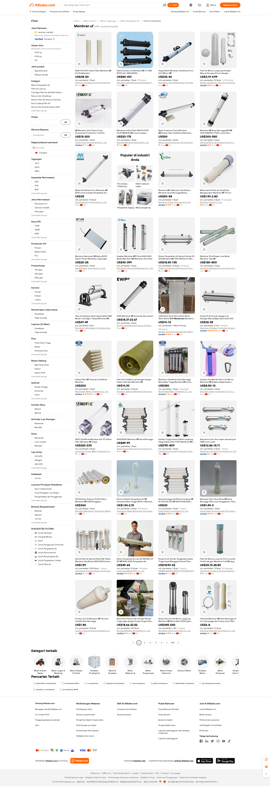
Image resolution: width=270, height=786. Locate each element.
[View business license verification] (160, 781)
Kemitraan (203, 730)
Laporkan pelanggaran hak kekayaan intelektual (174, 731)
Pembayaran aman (84, 709)
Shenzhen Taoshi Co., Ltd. (211, 202)
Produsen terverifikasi (127, 709)
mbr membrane (138, 683)
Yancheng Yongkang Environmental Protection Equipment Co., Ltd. (93, 83)
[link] (266, 759)
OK (65, 122)
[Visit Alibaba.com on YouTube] (223, 741)
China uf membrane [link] (152, 21)
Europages (176, 773)
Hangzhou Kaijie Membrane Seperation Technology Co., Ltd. (135, 83)
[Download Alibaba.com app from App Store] (204, 761)
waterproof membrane (115, 683)
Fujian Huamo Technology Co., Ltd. (173, 511)
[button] (164, 5)
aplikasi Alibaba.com (183, 761)
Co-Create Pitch (42, 714)
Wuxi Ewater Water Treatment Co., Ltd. (91, 391)
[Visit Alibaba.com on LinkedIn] (206, 741)
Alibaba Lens (51, 761)
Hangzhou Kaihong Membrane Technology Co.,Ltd (135, 391)
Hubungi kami (164, 714)
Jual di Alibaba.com (207, 709)
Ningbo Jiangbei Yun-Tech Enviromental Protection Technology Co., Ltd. (218, 83)
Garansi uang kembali (85, 714)
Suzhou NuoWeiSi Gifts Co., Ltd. (130, 571)
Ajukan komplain (165, 720)
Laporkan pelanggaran (168, 738)
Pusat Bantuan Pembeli (168, 709)
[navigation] (51, 332)
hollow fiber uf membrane (46, 683)
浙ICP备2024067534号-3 (207, 782)
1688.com (106, 773)
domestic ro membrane (45, 690)
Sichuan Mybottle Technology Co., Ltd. (133, 631)
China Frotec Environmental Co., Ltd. (91, 142)
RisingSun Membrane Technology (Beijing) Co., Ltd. (93, 511)
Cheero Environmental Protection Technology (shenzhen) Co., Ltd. (176, 268)
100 (172, 643)
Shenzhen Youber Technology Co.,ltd (174, 202)
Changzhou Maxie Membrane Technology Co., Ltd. (135, 511)
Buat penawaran (124, 714)
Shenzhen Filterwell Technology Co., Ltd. (217, 631)
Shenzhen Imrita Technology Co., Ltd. (174, 631)
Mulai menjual (205, 714)
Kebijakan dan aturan (85, 736)
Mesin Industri (90, 21)
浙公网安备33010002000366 (181, 782)
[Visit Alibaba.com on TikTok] (229, 741)
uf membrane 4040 (70, 690)
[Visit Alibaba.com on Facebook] (201, 741)
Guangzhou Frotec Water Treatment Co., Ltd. (93, 451)
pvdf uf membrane (160, 683)
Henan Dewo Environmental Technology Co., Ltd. (218, 511)
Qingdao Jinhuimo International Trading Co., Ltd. (176, 332)
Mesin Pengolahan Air (130, 21)
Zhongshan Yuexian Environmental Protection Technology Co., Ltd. (218, 571)
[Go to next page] (178, 642)
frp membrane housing (211, 683)
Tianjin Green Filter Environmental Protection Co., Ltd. (135, 449)
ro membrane (92, 683)
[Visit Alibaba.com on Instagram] (218, 741)
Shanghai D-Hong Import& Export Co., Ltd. (135, 268)
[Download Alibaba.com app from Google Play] (225, 761)
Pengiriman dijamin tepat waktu (89, 720)
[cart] (200, 5)
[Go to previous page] (133, 642)
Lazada (135, 773)
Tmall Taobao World (121, 773)
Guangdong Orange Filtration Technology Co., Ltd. (93, 571)
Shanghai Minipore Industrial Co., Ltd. (133, 142)
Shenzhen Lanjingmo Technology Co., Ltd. (218, 451)
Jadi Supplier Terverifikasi (210, 725)
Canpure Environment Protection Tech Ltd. (176, 451)
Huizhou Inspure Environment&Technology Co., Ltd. (93, 631)
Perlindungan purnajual (86, 725)
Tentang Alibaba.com (45, 703)
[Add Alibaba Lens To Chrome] (79, 761)
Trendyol (165, 773)
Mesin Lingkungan (108, 21)
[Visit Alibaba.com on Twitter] (212, 741)
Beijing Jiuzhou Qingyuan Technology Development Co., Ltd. (176, 142)
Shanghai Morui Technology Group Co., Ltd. (218, 142)
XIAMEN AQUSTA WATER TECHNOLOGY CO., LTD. (176, 571)
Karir (37, 725)
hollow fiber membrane (185, 683)
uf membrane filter (71, 683)
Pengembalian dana (166, 725)
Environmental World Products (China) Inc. (135, 325)
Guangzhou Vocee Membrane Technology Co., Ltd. (176, 83)
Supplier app (139, 761)
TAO (157, 773)
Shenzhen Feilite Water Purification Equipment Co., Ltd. (93, 328)
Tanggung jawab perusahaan (47, 720)
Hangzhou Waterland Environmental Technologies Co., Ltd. (218, 268)
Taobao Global (146, 773)
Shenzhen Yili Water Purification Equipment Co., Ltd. (218, 328)
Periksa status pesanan (209, 720)
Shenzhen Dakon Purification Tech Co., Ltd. (218, 391)
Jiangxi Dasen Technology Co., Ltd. (90, 268)
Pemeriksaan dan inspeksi (87, 730)
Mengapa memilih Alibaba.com (48, 709)
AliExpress (94, 773)
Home (76, 21)
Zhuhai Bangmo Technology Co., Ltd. (91, 202)
